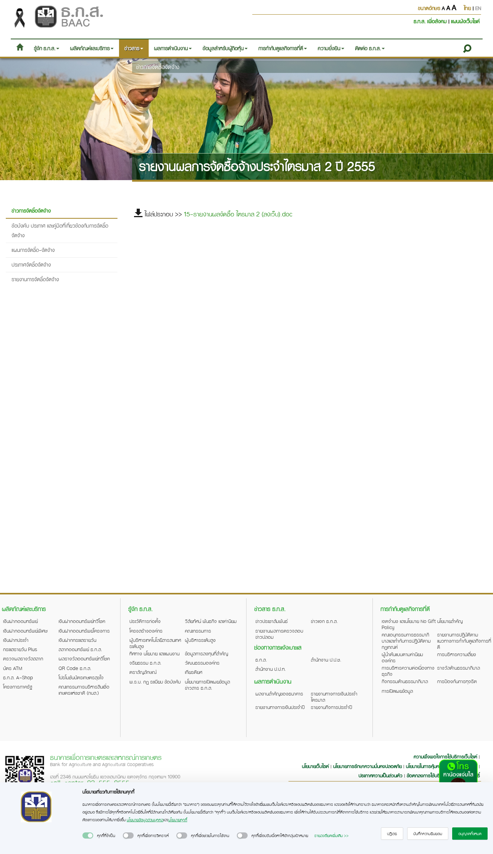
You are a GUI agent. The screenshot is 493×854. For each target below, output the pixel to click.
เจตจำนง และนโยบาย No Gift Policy (409, 624)
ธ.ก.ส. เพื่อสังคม (431, 21)
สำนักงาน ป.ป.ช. (326, 659)
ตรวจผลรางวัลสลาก (23, 658)
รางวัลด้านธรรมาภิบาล (458, 667)
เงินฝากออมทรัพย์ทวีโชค (82, 621)
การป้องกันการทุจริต (457, 681)
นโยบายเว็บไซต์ (315, 766)
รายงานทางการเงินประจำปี (280, 707)
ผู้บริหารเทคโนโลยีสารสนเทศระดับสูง (155, 643)
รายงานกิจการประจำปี (331, 707)
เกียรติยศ (193, 671)
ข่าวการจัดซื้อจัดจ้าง (157, 66)
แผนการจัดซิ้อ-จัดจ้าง (33, 249)
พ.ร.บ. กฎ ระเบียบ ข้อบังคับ (155, 681)
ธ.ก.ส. (261, 659)
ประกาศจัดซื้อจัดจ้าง (31, 264)
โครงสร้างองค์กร (146, 630)
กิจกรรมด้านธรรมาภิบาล (405, 681)
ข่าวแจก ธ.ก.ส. (324, 621)
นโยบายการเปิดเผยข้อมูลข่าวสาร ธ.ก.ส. (207, 684)
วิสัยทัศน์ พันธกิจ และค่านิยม (210, 621)
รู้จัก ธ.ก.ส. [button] (44, 48)
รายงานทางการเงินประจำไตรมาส (334, 696)
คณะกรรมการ (198, 630)
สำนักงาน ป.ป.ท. (270, 668)
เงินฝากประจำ (16, 639)
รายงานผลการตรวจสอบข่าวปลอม (279, 633)
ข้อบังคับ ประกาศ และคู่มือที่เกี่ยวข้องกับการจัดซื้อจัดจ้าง (60, 230)
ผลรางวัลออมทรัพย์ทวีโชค (84, 658)
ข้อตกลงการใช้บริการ (427, 775)
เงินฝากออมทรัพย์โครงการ (84, 630)
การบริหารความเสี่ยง (456, 654)
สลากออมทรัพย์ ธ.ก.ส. (80, 649)
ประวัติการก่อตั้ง (145, 621)
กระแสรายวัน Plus (20, 649)
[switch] (87, 835)
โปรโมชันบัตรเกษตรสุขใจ (81, 677)
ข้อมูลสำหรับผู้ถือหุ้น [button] (223, 48)
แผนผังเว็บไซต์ (465, 21)
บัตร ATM (12, 668)
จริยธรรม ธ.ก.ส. (145, 662)
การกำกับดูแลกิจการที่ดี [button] (280, 48)
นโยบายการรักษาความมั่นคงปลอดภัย (367, 766)
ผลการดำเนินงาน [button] (171, 48)
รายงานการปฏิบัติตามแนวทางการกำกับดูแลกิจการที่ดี (464, 640)
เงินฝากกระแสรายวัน (77, 639)
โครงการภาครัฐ (17, 686)
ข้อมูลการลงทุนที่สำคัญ (206, 653)
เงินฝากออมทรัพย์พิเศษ (25, 630)
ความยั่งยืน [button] (329, 48)
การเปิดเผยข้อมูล (397, 690)
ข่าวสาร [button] (131, 48)
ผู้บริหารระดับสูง (200, 639)
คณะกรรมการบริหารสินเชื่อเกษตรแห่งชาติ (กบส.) (84, 689)
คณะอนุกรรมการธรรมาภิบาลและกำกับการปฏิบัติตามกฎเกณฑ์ (406, 640)
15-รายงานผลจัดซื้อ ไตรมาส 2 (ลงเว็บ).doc (238, 213)
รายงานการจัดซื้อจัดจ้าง (35, 279)
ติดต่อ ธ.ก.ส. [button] (368, 48)
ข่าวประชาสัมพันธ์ (271, 621)
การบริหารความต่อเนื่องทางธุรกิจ (408, 670)
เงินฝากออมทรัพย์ (20, 621)
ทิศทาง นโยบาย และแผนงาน (154, 653)
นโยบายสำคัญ (450, 621)
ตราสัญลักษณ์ (142, 671)
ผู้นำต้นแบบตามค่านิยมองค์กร (402, 657)
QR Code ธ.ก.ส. (75, 668)
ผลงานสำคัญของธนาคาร (279, 693)
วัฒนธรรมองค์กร (202, 662)
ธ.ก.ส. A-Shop (18, 677)
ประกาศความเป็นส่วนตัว (380, 775)
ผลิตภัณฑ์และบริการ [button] (90, 48)
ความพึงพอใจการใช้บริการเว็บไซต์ (446, 756)
